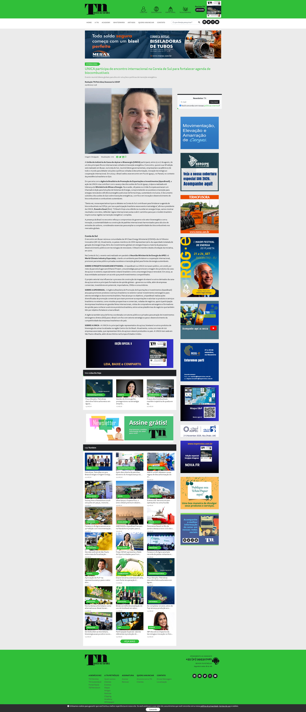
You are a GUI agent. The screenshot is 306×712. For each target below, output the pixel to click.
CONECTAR (143, 12)
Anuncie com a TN (144, 679)
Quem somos (109, 679)
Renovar (125, 681)
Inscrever (214, 101)
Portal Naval (94, 684)
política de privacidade (209, 706)
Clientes (107, 681)
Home (89, 22)
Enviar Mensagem (164, 679)
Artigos (131, 22)
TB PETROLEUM (156, 12)
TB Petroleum (94, 687)
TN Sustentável (95, 681)
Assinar (125, 679)
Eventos (107, 684)
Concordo (153, 709)
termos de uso (224, 706)
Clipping (107, 696)
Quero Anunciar (146, 22)
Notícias (107, 693)
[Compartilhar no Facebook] (117, 157)
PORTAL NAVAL (170, 12)
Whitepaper (119, 22)
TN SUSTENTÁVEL (185, 12)
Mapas (107, 687)
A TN (97, 22)
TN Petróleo (94, 679)
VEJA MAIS (129, 641)
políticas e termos (211, 105)
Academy (106, 22)
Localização (162, 681)
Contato (161, 22)
